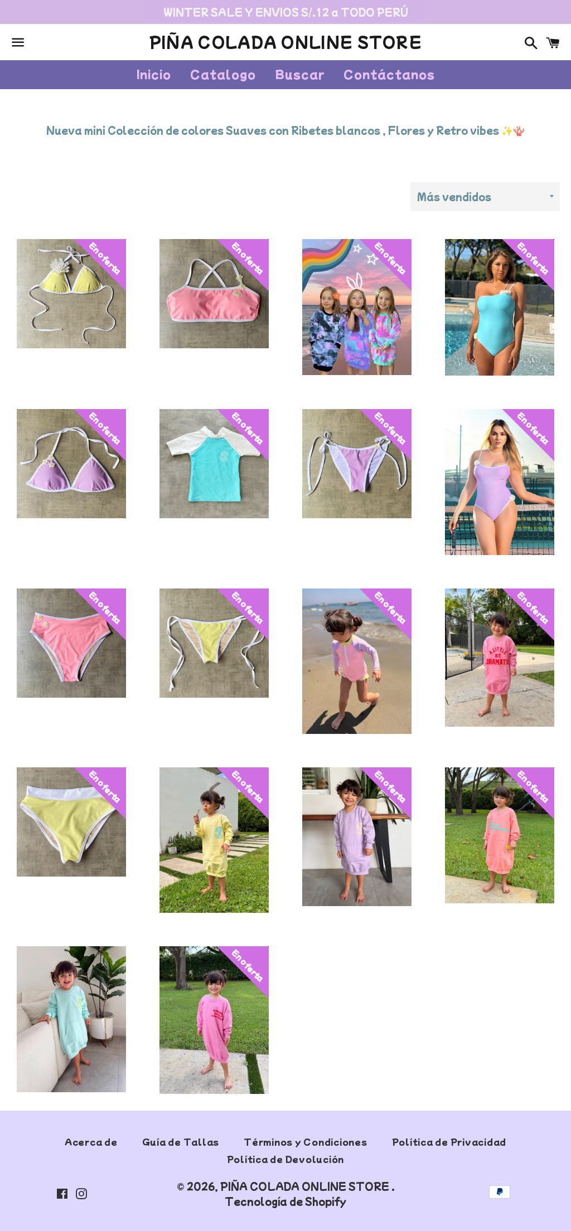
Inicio (154, 74)
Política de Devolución (286, 1159)
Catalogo (223, 74)
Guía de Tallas (181, 1141)
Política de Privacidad (449, 1141)
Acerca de (91, 1141)
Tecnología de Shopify (285, 1201)
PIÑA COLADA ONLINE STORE (285, 42)
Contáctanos (389, 74)
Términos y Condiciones (305, 1141)
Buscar (300, 74)
